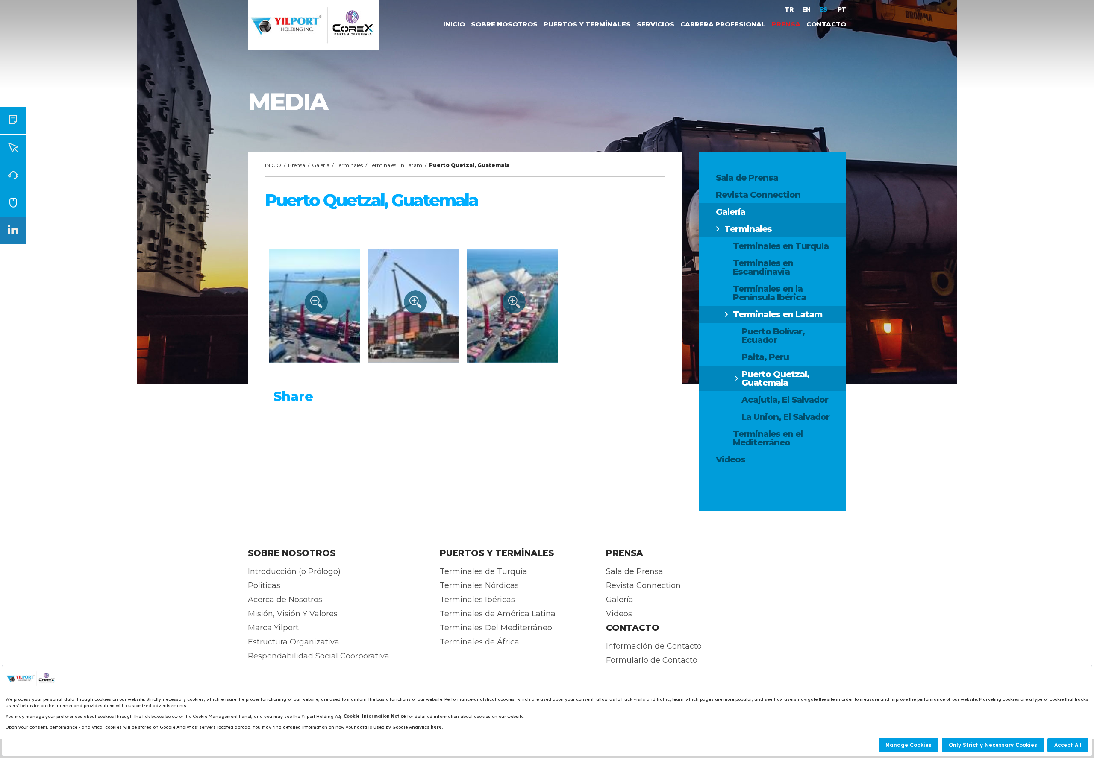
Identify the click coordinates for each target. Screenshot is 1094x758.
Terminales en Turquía (781, 246)
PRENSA (786, 24)
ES (824, 9)
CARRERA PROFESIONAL (723, 24)
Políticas (264, 585)
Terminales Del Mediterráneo (496, 628)
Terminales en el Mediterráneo (768, 438)
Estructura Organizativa (293, 642)
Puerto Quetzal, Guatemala (775, 378)
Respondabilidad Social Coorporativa (318, 656)
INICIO (454, 24)
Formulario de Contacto (651, 660)
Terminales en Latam (777, 314)
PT (842, 9)
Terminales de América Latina (498, 614)
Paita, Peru (765, 357)
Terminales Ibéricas (477, 599)
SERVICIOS (655, 24)
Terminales (748, 229)
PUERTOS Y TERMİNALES (587, 24)
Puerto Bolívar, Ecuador (773, 335)
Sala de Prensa (747, 178)
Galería (730, 212)
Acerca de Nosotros (285, 599)
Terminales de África (479, 642)
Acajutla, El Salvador (784, 400)
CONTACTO (826, 24)
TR (789, 9)
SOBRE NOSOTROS (504, 24)
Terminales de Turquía (483, 571)
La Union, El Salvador (785, 417)
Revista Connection (758, 195)
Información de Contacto (654, 646)
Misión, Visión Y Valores (293, 614)
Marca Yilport (273, 628)
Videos (730, 459)
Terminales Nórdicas (479, 585)
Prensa (296, 165)
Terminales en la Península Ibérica (769, 293)
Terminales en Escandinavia (763, 267)
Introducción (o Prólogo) (294, 571)
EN (806, 9)
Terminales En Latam (396, 165)
